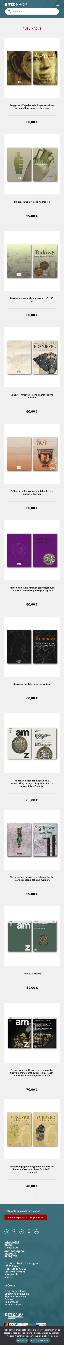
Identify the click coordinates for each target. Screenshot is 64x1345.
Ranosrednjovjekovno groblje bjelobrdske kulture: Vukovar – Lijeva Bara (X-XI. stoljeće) (32, 1169)
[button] (58, 4)
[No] (60, 1335)
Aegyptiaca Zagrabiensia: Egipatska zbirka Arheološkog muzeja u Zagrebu (32, 106)
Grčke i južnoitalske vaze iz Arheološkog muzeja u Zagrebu (32, 492)
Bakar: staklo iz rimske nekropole (32, 201)
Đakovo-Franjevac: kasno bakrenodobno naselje (32, 396)
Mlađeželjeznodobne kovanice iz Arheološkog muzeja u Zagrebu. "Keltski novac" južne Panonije (32, 783)
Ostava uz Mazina (32, 973)
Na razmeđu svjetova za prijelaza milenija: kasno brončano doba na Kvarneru (32, 878)
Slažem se (22, 1340)
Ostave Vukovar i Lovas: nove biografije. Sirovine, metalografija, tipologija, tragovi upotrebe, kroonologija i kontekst (32, 1073)
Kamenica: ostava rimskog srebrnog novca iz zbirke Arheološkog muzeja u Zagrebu (32, 589)
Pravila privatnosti (39, 1340)
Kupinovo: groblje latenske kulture (32, 684)
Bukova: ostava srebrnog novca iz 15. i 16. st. (32, 299)
